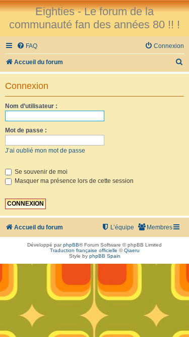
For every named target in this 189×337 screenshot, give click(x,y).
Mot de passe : (26, 130)
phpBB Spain (104, 256)
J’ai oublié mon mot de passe (45, 150)
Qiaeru (132, 250)
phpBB (71, 245)
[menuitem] (27, 46)
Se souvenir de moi (40, 171)
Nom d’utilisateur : (31, 106)
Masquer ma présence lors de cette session (73, 180)
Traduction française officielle (83, 250)
